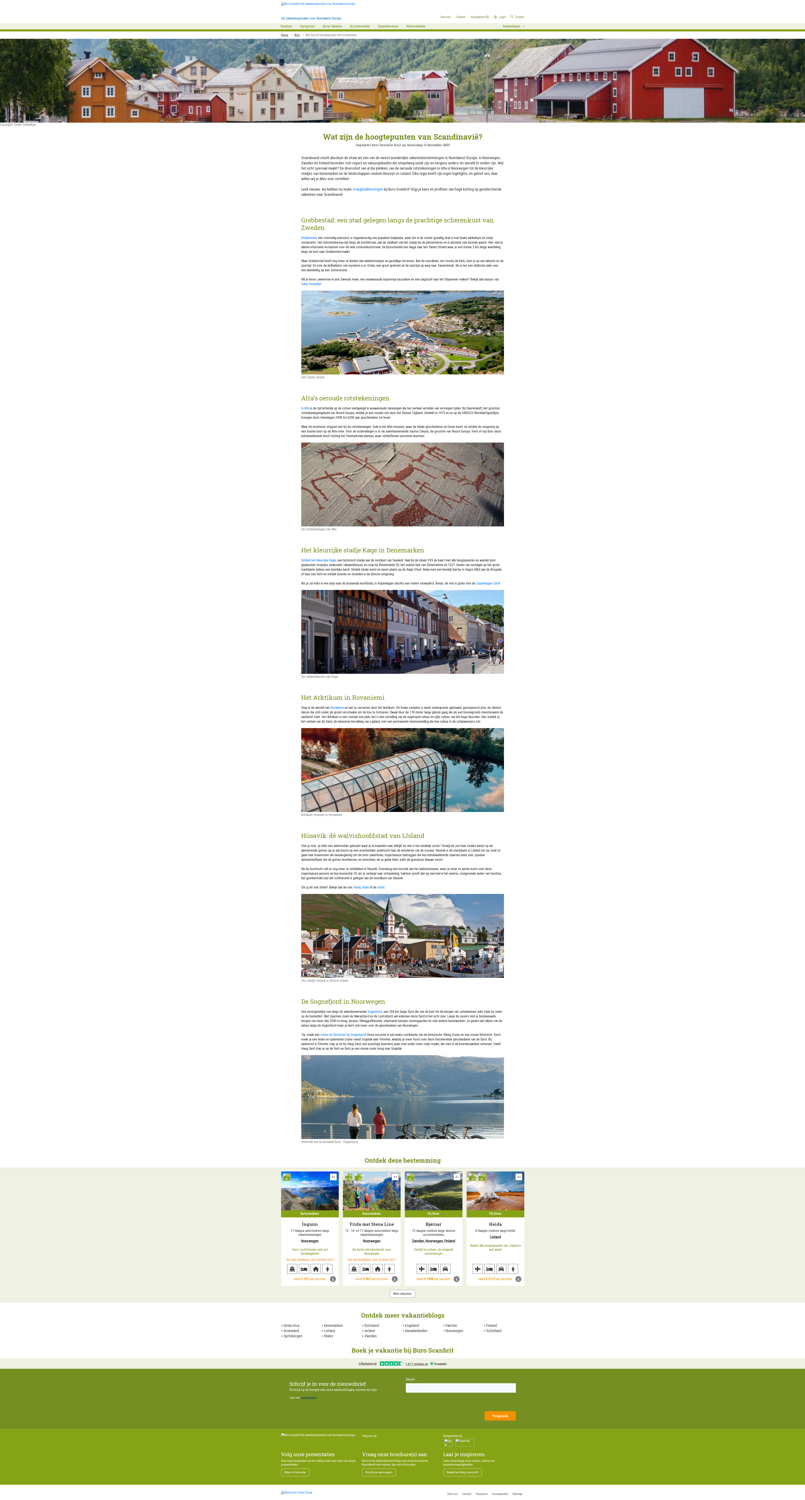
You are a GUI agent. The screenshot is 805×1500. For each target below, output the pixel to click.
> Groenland (290, 1331)
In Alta (305, 408)
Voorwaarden (500, 1494)
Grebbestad (309, 238)
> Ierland (368, 1331)
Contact (466, 1494)
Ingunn (310, 1224)
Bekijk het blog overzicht (463, 1472)
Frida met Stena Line (372, 1224)
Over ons (452, 1494)
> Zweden (369, 1336)
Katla (365, 887)
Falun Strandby (311, 284)
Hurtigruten (307, 26)
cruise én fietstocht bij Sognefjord (342, 1035)
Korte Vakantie (332, 26)
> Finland (490, 1325)
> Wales (327, 1336)
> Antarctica (290, 1325)
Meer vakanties (402, 1294)
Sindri (381, 887)
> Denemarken (332, 1325)
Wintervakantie (415, 26)
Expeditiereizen (388, 26)
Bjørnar (433, 1224)
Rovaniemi (337, 708)
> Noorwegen (453, 1331)
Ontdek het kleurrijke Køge (318, 560)
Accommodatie (360, 26)
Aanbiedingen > (513, 26)
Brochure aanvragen (378, 1472)
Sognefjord (374, 1012)
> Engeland (410, 1325)
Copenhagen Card (487, 583)
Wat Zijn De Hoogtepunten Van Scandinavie (331, 35)
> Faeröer (450, 1325)
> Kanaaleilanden (414, 1331)
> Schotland (492, 1331)
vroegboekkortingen (368, 189)
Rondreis (286, 26)
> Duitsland (370, 1325)
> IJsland (328, 1331)
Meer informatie (295, 1472)
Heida (357, 887)
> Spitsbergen (291, 1336)
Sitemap (517, 1494)
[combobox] (507, 17)
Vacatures (482, 1494)
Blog (297, 35)
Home (284, 35)
